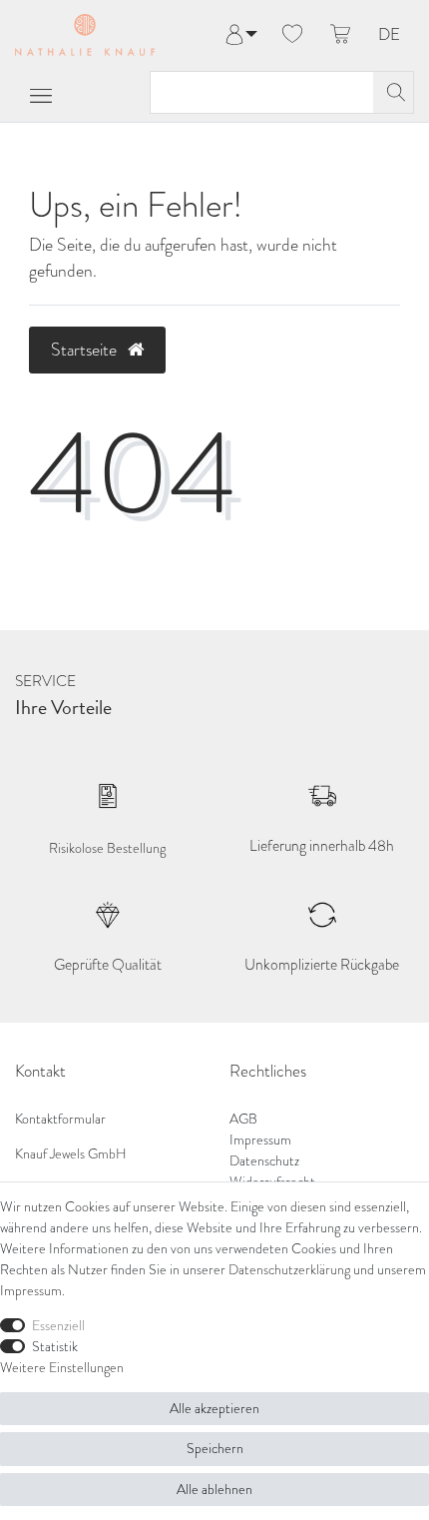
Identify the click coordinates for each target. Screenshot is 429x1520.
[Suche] (393, 92)
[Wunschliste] (292, 35)
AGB (243, 1119)
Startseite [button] (86, 350)
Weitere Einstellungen (62, 1367)
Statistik (55, 1346)
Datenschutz (264, 1160)
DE (389, 35)
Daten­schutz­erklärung (289, 1269)
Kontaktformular (60, 1119)
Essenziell (58, 1325)
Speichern (215, 1448)
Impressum (260, 1140)
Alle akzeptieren (214, 1408)
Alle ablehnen (214, 1489)
